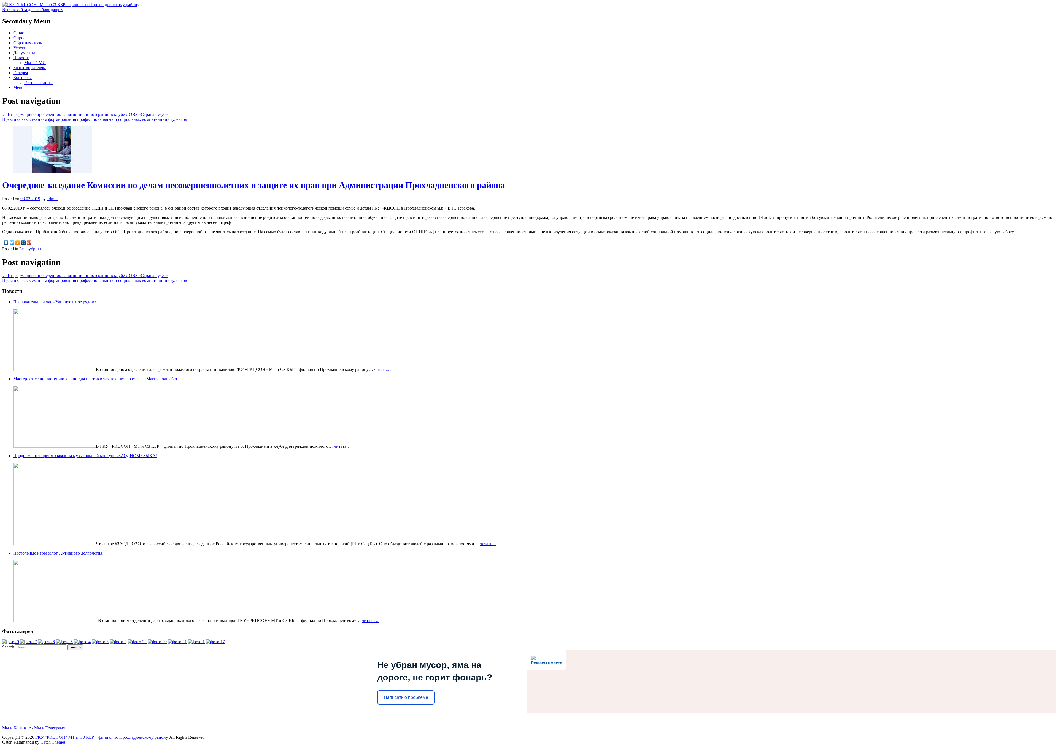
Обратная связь (27, 42)
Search (8, 647)
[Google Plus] (29, 242)
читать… (382, 369)
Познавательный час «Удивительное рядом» (54, 302)
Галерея (20, 72)
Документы (24, 52)
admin (52, 198)
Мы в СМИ (35, 62)
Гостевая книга (38, 82)
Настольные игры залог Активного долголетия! (58, 553)
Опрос (19, 38)
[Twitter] (12, 242)
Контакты (22, 77)
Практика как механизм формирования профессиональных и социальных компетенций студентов (97, 119)
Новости (21, 57)
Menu (18, 87)
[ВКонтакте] (6, 242)
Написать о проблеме (406, 697)
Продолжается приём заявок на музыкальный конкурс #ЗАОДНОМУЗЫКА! (85, 455)
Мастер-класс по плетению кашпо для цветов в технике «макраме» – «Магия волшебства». (99, 378)
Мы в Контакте (16, 728)
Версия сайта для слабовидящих (32, 9)
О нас (18, 33)
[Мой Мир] (23, 242)
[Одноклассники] (18, 242)
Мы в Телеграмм (50, 728)
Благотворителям (29, 67)
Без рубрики (30, 248)
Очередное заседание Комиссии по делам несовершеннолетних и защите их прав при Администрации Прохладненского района (253, 185)
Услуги (19, 47)
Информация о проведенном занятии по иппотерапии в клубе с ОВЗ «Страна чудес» (85, 114)
